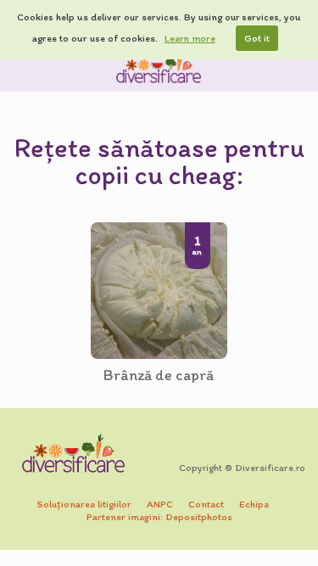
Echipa (254, 504)
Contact (206, 504)
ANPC (160, 504)
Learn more (190, 38)
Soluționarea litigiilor (84, 504)
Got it (257, 38)
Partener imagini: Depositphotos (159, 517)
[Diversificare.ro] (159, 67)
